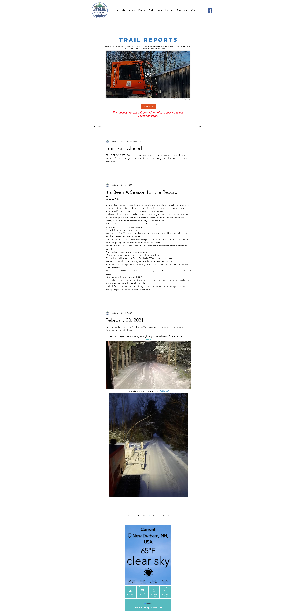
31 (158, 515)
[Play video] (148, 74)
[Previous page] (134, 515)
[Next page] (163, 515)
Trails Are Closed (124, 148)
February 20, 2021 (125, 320)
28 (144, 515)
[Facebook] (210, 10)
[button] (200, 126)
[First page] (129, 515)
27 (139, 515)
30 (153, 515)
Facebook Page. (148, 115)
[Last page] (168, 515)
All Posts (97, 126)
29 (148, 515)
